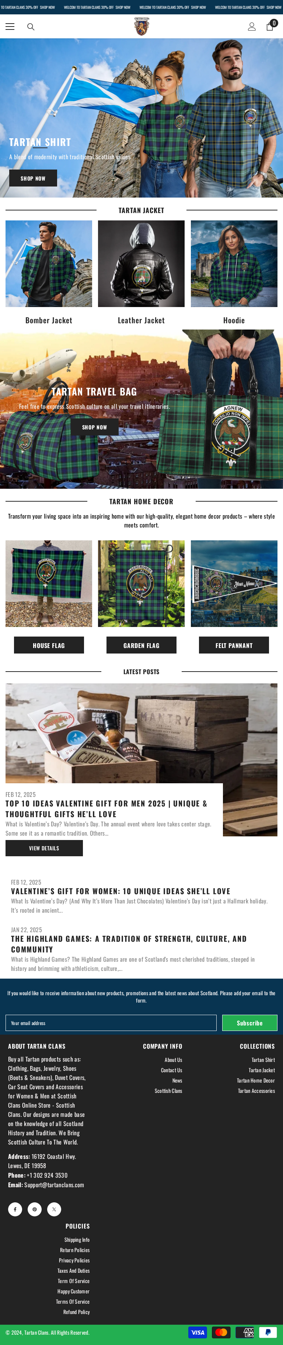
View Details (44, 848)
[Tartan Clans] (141, 118)
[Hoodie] (234, 263)
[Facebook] (15, 1209)
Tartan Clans (36, 1332)
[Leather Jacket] (141, 263)
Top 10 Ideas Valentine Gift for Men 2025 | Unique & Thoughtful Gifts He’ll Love (106, 808)
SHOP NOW (47, 7)
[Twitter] (54, 1209)
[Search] (31, 26)
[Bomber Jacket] (49, 263)
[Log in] (252, 26)
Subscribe (250, 1022)
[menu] (10, 26)
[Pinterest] (35, 1209)
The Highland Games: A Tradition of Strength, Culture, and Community (129, 944)
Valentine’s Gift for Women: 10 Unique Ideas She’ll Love (121, 891)
